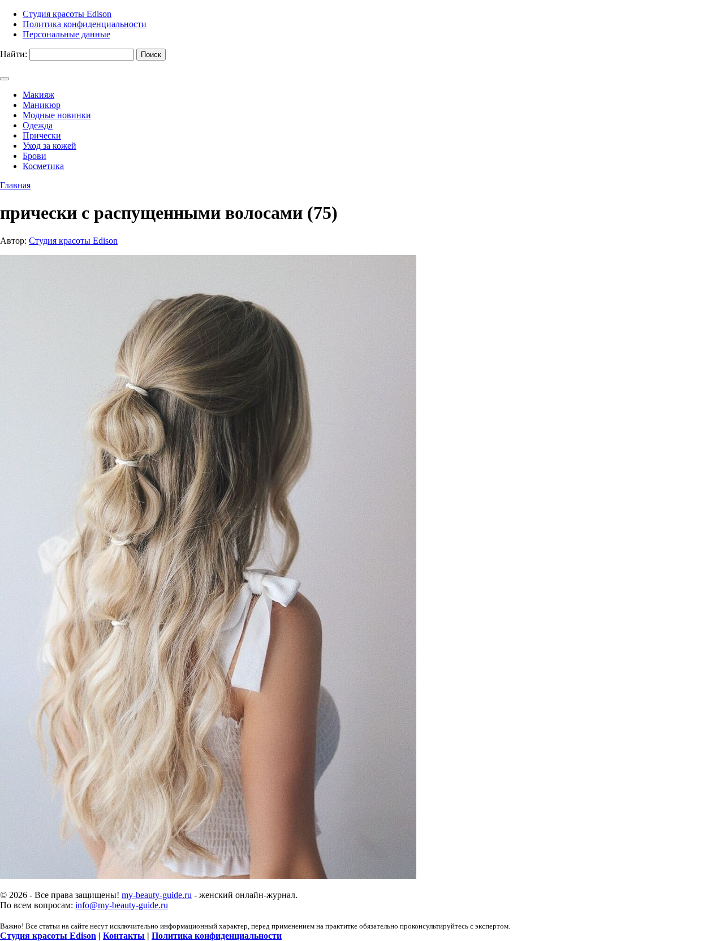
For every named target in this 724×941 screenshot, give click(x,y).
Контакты (124, 935)
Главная (15, 185)
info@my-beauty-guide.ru (121, 905)
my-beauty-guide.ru (157, 895)
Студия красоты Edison (73, 240)
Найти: (13, 54)
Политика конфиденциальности (217, 935)
